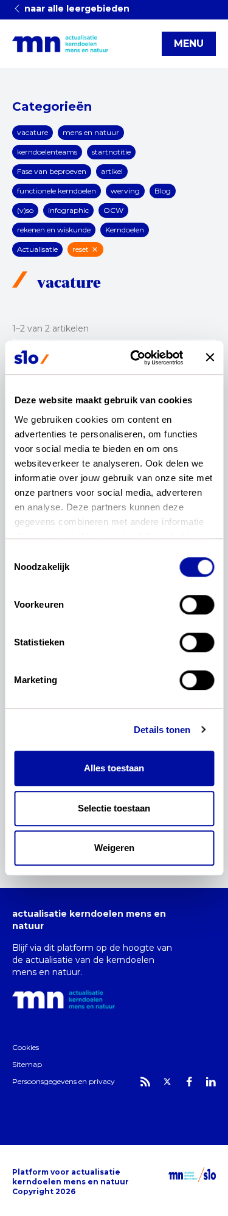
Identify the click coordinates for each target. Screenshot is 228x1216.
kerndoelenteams (47, 151)
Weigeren (114, 848)
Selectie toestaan (114, 808)
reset (80, 249)
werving (125, 190)
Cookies (25, 1047)
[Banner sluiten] (210, 357)
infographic (68, 210)
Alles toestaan (114, 768)
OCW (113, 210)
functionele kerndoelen (56, 190)
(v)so (25, 210)
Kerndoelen (124, 229)
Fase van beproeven (51, 171)
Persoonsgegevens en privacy (63, 1081)
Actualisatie (37, 249)
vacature (32, 132)
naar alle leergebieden (76, 8)
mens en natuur (91, 132)
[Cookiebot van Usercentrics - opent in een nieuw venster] (136, 358)
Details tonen (162, 729)
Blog (162, 190)
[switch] (196, 604)
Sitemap (27, 1064)
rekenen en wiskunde (54, 229)
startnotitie (111, 151)
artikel (112, 171)
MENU (189, 43)
